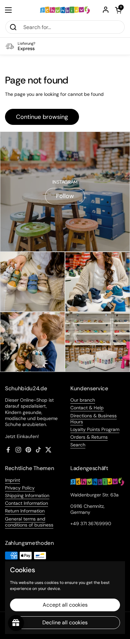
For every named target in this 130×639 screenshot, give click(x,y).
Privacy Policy (20, 488)
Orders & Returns (89, 437)
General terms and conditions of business (29, 522)
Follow (65, 196)
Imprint (12, 480)
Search (77, 445)
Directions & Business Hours (93, 419)
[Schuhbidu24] (65, 10)
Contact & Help (87, 408)
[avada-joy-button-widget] (16, 623)
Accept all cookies (65, 604)
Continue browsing (42, 117)
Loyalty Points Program (94, 429)
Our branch (82, 400)
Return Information (25, 511)
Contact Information (26, 503)
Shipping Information (27, 495)
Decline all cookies (65, 622)
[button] (118, 10)
